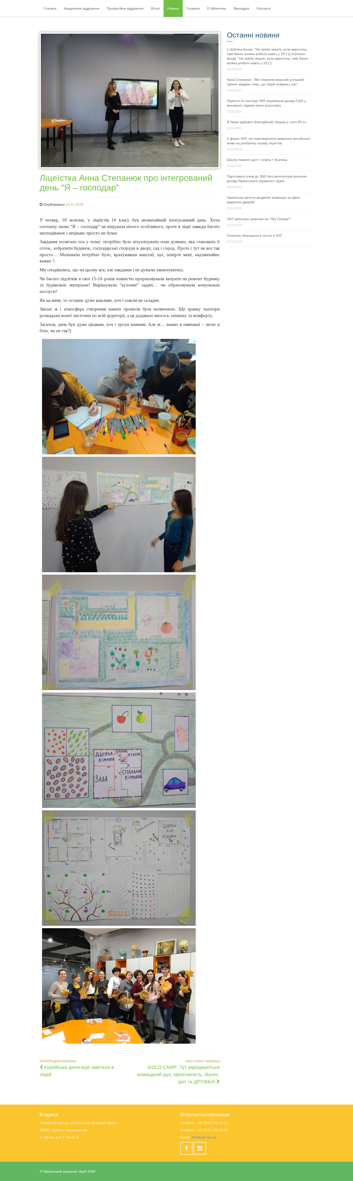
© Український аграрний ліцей (67, 1171)
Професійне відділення (125, 8)
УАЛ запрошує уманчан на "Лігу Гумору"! (259, 219)
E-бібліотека (216, 8)
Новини (173, 8)
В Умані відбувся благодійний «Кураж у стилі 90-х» (266, 122)
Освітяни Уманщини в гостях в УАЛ (254, 235)
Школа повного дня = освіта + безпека (257, 160)
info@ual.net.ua (204, 1137)
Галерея (193, 8)
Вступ (155, 8)
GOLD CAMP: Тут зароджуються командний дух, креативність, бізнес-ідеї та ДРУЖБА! (178, 1074)
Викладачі (241, 8)
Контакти (264, 8)
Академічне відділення (81, 8)
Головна (49, 8)
